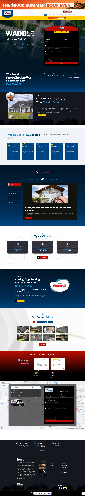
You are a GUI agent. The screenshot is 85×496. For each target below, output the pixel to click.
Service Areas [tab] (22, 435)
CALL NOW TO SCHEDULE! (41, 18)
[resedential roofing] (23, 330)
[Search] (83, 3)
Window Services (41, 474)
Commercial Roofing (51, 179)
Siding (52, 463)
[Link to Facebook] (63, 485)
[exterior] (36, 330)
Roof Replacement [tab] (12, 193)
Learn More (28, 217)
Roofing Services (41, 462)
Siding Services (41, 467)
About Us (63, 461)
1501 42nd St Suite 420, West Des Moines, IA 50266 (42, 450)
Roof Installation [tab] (12, 197)
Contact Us (64, 467)
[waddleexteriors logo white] (20, 459)
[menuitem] (45, 15)
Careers (63, 469)
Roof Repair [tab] (11, 188)
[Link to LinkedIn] (65, 485)
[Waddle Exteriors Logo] (7, 13)
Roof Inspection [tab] (12, 184)
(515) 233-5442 (36, 387)
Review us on (24, 363)
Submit (62, 63)
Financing (63, 463)
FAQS (63, 470)
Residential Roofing (33, 179)
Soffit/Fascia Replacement (41, 471)
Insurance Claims (65, 465)
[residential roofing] (48, 330)
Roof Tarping (53, 461)
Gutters (52, 465)
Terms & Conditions (48, 61)
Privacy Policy (53, 61)
